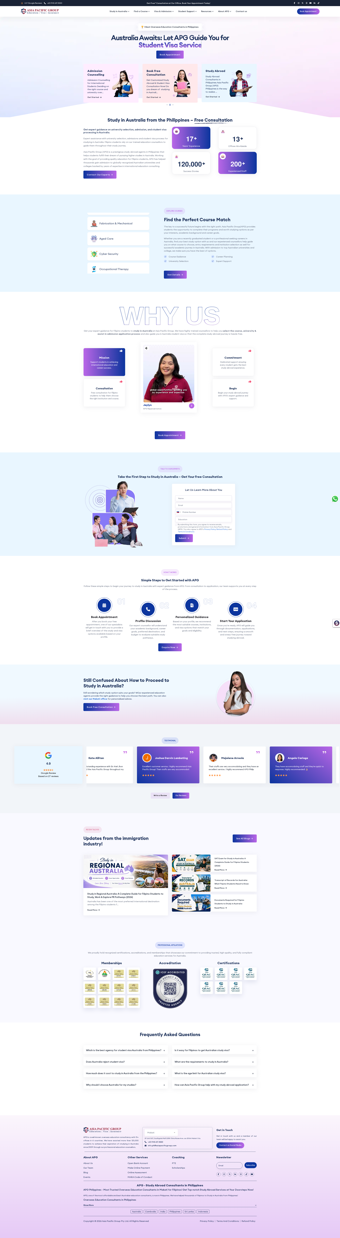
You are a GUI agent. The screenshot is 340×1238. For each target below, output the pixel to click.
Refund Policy (222, 517)
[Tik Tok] (246, 1162)
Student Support (186, 11)
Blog (85, 1160)
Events (86, 1165)
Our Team (88, 1156)
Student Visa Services (215, 72)
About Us (88, 1151)
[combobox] (178, 500)
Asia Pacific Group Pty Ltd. (115, 1209)
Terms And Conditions (227, 1209)
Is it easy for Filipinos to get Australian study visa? (202, 1038)
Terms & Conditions (186, 520)
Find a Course (141, 11)
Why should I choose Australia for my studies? (111, 1073)
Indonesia (203, 1199)
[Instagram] (299, 3)
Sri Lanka (189, 1199)
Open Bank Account (138, 1151)
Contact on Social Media (230, 1133)
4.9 (33, 3)
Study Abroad (156, 71)
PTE (174, 1151)
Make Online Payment (139, 1156)
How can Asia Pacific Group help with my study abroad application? (212, 1073)
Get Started (93, 97)
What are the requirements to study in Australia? (201, 1050)
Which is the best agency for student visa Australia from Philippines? (123, 1038)
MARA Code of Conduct (140, 1165)
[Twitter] (303, 3)
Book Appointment (308, 11)
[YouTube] (311, 3)
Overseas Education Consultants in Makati (143, 1178)
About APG (223, 11)
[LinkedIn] (314, 3)
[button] (88, 84)
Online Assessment (137, 1160)
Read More (92, 898)
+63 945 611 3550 (54, 3)
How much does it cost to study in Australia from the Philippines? (121, 1061)
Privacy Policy (210, 517)
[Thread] (307, 3)
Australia (136, 1199)
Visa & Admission (163, 11)
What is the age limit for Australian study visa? (200, 1061)
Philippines (174, 1199)
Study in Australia (118, 11)
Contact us (241, 11)
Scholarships (178, 1156)
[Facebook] (295, 3)
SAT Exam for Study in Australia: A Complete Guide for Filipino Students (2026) (231, 850)
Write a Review (160, 784)
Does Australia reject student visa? (105, 1050)
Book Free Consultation (96, 72)
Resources (206, 11)
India (162, 1199)
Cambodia (150, 1199)
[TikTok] (318, 3)
